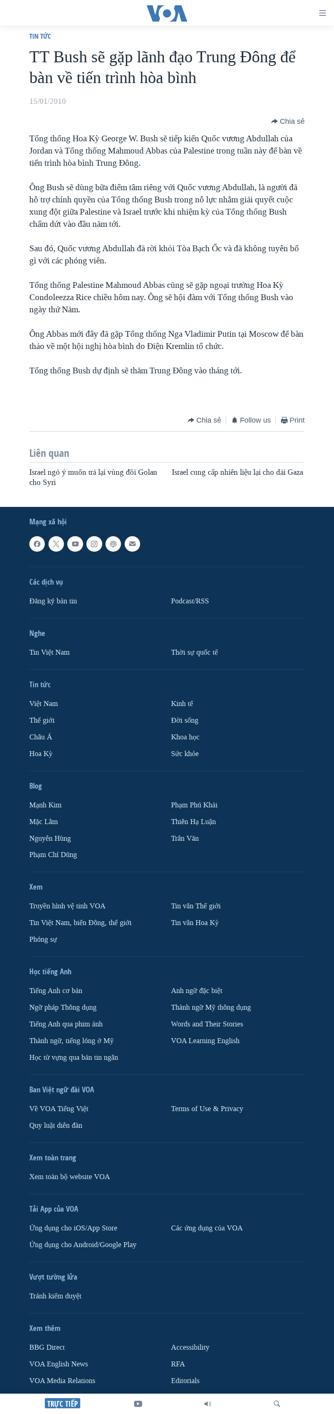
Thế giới (42, 720)
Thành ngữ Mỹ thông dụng (211, 1007)
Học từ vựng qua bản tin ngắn (73, 1057)
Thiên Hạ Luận (193, 821)
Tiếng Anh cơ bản (55, 990)
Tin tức (40, 36)
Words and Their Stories (207, 1024)
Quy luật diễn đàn (55, 1125)
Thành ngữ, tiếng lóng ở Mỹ (71, 1041)
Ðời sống (184, 720)
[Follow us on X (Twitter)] (56, 544)
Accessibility (190, 1347)
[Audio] (208, 1404)
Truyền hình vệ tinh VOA (67, 906)
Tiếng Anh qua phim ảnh (66, 1024)
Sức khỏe (185, 753)
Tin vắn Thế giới (196, 906)
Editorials (185, 1381)
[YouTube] (138, 1404)
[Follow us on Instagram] (94, 544)
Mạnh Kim (45, 804)
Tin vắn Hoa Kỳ (195, 922)
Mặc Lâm (43, 821)
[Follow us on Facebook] (37, 544)
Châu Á (40, 737)
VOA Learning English (205, 1041)
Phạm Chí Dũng (53, 854)
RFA (178, 1364)
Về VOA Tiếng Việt (58, 1109)
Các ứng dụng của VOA (207, 1228)
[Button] (288, 121)
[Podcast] (113, 544)
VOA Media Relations (62, 1381)
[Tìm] (277, 1404)
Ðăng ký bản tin (53, 601)
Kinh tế (182, 703)
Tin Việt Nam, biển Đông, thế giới (80, 922)
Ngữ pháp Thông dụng (63, 1007)
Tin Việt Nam (49, 652)
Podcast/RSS (190, 601)
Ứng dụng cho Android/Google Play (82, 1245)
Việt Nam (43, 703)
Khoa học (185, 737)
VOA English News (58, 1364)
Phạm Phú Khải (194, 804)
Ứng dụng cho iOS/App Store (73, 1228)
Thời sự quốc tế (194, 652)
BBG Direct (47, 1347)
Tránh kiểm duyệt (55, 1296)
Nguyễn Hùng (50, 838)
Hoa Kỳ (41, 753)
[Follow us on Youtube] (75, 544)
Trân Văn (185, 838)
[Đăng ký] (132, 544)
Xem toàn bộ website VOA (69, 1177)
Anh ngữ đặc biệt (196, 990)
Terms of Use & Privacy (207, 1109)
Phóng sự (43, 939)
